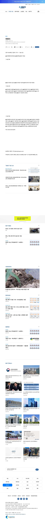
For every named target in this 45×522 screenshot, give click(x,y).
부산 (17, 478)
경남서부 (27, 488)
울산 (27, 481)
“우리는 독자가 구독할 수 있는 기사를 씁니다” (22, 1)
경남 (17, 488)
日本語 (32, 4)
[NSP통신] (22, 7)
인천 (37, 478)
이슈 (26, 11)
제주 (37, 488)
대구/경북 (27, 478)
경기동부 (37, 481)
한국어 (26, 4)
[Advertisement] (22, 24)
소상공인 (22, 11)
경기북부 (17, 485)
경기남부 (7, 485)
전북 (7, 488)
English (29, 4)
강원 (27, 485)
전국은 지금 (11, 11)
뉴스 (6, 11)
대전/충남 (17, 481)
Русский (38, 4)
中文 (35, 4)
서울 (7, 478)
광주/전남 (7, 481)
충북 (37, 485)
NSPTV (30, 11)
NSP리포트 (17, 11)
